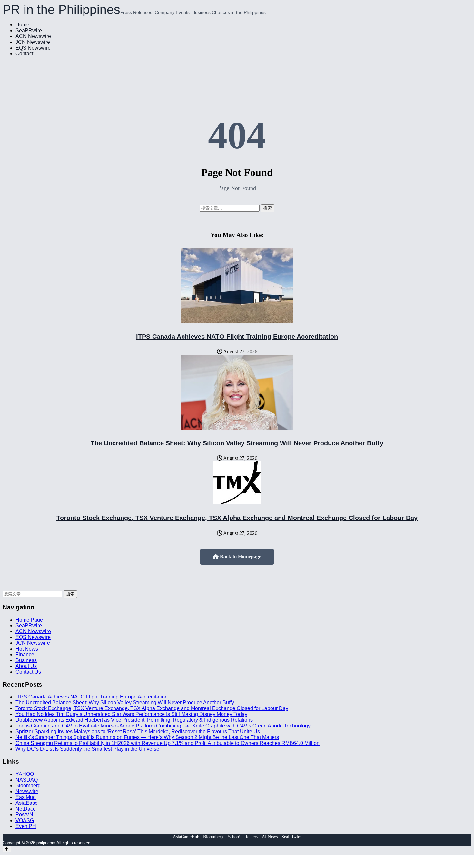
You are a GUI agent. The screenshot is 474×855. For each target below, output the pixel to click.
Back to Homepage (240, 556)
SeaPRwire (28, 30)
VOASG (24, 820)
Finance (24, 654)
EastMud (25, 797)
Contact (24, 53)
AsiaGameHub (186, 836)
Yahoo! (234, 836)
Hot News (26, 648)
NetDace (25, 809)
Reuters (251, 836)
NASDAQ (26, 780)
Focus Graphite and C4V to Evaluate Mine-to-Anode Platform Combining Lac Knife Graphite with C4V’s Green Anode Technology (163, 725)
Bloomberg (28, 785)
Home (22, 24)
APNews (270, 836)
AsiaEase (26, 803)
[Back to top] (7, 849)
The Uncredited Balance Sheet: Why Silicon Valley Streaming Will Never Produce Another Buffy (237, 443)
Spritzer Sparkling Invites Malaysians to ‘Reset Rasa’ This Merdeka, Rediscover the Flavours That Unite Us (137, 731)
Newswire (26, 791)
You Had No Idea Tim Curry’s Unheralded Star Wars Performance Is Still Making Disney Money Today (131, 714)
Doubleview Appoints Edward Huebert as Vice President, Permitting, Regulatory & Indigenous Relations (134, 720)
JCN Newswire (32, 42)
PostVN (24, 814)
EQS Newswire (33, 48)
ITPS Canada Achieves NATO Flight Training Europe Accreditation (237, 336)
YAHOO (24, 774)
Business (26, 660)
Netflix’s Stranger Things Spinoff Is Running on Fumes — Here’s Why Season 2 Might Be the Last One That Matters (147, 737)
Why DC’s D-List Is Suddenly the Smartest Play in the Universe (87, 749)
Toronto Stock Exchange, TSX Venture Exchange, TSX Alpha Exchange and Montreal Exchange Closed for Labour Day (237, 517)
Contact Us (28, 672)
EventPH (25, 826)
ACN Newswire (33, 36)
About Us (26, 666)
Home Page (29, 619)
